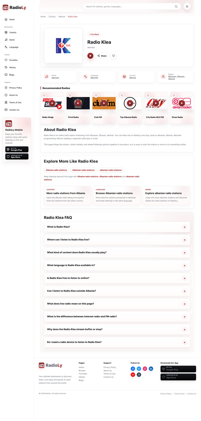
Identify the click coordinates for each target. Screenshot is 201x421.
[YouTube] (133, 374)
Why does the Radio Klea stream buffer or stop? (75, 329)
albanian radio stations (111, 170)
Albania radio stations (56, 170)
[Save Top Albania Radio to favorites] (122, 95)
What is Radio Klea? (58, 226)
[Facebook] (133, 368)
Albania (62, 16)
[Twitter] (139, 368)
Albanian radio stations (83, 170)
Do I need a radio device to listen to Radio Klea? (74, 342)
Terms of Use (109, 373)
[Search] (176, 6)
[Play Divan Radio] (182, 103)
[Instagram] (145, 368)
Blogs (81, 380)
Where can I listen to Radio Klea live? (68, 239)
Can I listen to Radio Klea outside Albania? (71, 290)
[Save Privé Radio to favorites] (70, 95)
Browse (82, 370)
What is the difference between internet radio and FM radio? (82, 316)
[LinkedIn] (151, 368)
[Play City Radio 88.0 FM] (156, 103)
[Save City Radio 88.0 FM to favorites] (148, 95)
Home (43, 16)
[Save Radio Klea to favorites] (113, 56)
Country (52, 16)
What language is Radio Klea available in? (71, 265)
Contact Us (108, 377)
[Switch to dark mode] (187, 6)
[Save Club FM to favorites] (96, 95)
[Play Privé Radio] (78, 103)
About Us (108, 370)
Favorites (83, 373)
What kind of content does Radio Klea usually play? (77, 252)
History (82, 377)
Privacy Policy (110, 367)
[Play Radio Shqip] (52, 103)
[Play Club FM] (104, 103)
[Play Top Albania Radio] (130, 103)
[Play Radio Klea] (90, 56)
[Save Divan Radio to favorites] (174, 95)
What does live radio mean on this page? (70, 303)
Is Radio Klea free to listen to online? (68, 278)
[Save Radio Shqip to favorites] (44, 95)
